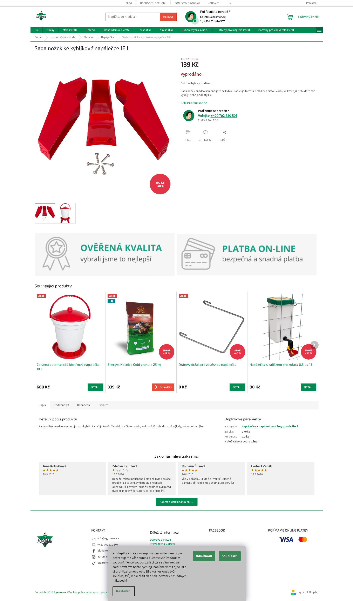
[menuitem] (36, 30)
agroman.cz (104, 557)
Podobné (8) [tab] (61, 405)
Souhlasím (230, 556)
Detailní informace (192, 103)
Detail (95, 387)
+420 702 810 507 (214, 21)
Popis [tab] (42, 405)
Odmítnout (204, 556)
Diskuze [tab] (103, 405)
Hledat (168, 16)
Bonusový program (187, 3)
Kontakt (213, 3)
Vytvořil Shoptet (309, 592)
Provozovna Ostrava (162, 544)
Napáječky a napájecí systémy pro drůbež (270, 427)
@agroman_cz (106, 563)
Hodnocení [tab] (83, 405)
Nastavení (123, 591)
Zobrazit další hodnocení (175, 502)
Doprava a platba (160, 540)
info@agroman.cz (215, 17)
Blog (129, 3)
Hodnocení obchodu (153, 3)
